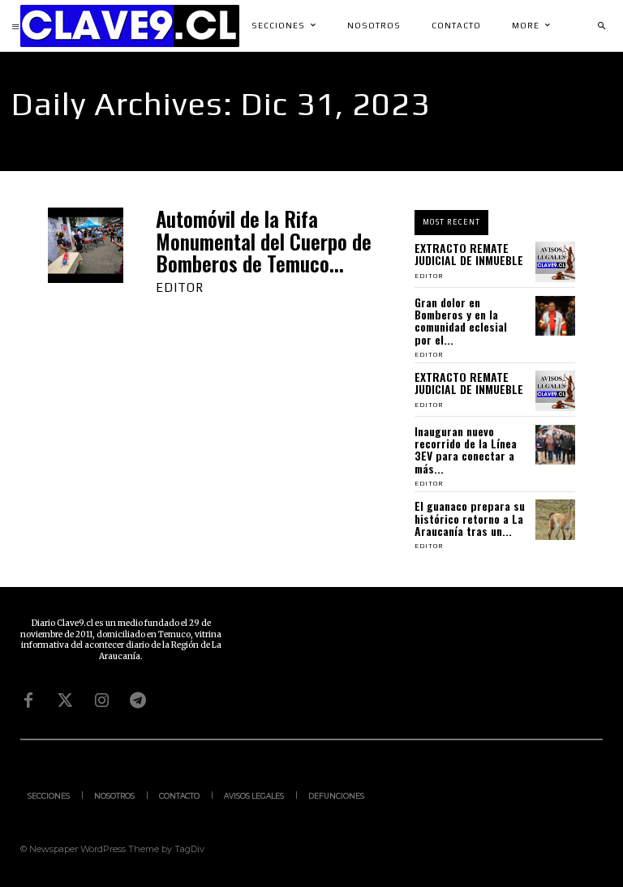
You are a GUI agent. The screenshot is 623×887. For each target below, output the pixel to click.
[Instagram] (101, 700)
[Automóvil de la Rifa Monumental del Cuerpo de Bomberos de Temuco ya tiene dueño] (85, 245)
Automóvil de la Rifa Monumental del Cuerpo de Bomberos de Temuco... (264, 241)
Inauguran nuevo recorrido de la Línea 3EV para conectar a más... (466, 449)
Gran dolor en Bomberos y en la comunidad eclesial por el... (461, 321)
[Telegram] (138, 700)
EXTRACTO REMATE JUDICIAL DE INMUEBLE (469, 253)
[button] (601, 26)
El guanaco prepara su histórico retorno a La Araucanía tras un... (470, 518)
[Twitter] (65, 700)
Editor (180, 287)
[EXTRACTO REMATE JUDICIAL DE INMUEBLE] (555, 262)
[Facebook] (28, 700)
